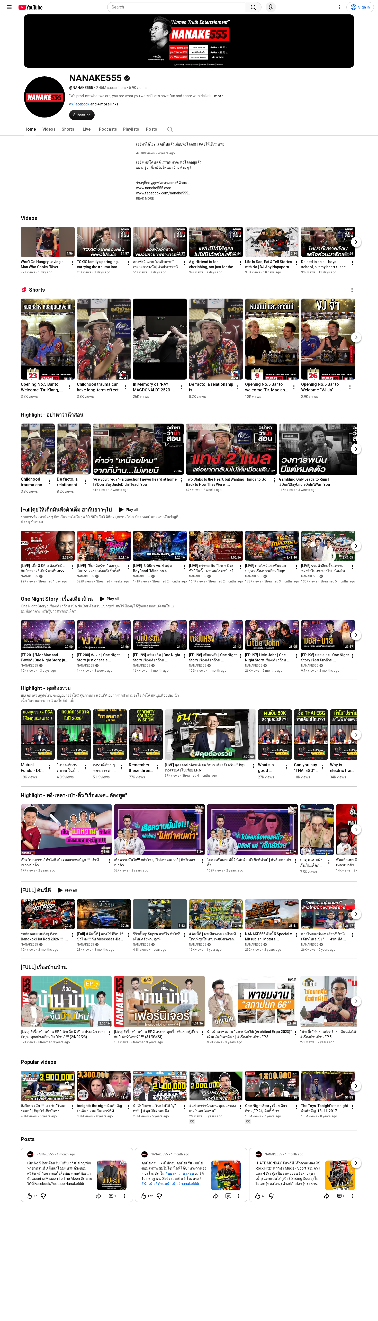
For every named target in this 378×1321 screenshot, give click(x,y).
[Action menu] (124, 1196)
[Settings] (339, 7)
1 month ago (66, 1154)
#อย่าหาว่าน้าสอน (179, 1173)
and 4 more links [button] (104, 104)
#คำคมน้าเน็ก (166, 1184)
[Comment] (228, 1196)
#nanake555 (188, 1184)
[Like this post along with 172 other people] (143, 1196)
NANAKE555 (29, 576)
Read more (145, 198)
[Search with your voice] (271, 7)
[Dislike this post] (43, 1196)
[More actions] (72, 263)
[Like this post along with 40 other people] (258, 1196)
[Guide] (9, 7)
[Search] (253, 7)
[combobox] (178, 7)
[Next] (356, 242)
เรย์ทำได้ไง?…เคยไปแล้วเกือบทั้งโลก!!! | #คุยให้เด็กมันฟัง (180, 144)
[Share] (98, 1196)
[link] (77, 1176)
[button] (145, 198)
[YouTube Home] (30, 7)
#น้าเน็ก (148, 1184)
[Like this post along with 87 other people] (29, 1196)
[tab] (30, 129)
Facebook (81, 104)
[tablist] (189, 129)
